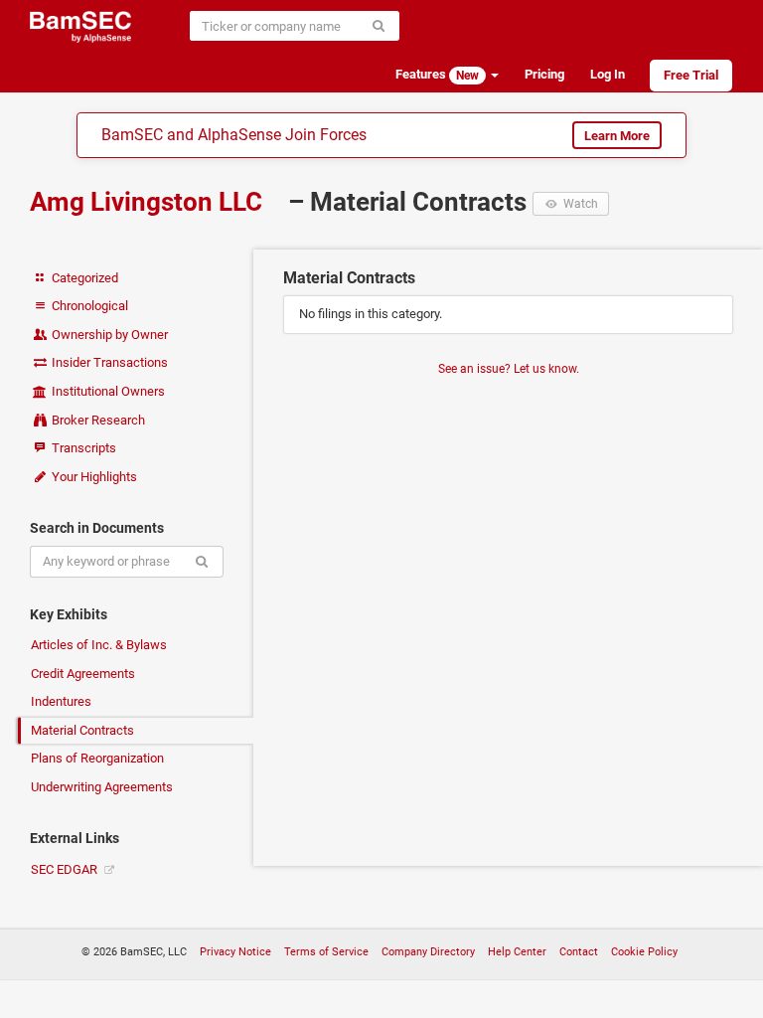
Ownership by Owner (108, 334)
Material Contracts (82, 730)
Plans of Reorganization (97, 758)
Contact (578, 951)
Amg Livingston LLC (149, 202)
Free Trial (691, 75)
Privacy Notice (235, 951)
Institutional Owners (107, 391)
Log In (607, 74)
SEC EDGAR (65, 869)
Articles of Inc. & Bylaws (99, 644)
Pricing (544, 74)
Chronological (88, 305)
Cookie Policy (644, 951)
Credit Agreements (83, 673)
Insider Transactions (108, 362)
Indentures (61, 701)
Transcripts (82, 447)
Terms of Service (326, 951)
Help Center (517, 951)
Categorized (83, 277)
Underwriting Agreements (102, 786)
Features (437, 75)
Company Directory (428, 951)
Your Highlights (93, 476)
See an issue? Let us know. (508, 369)
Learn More (617, 135)
